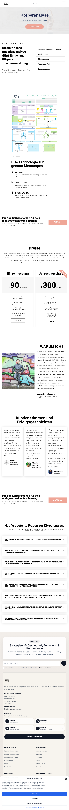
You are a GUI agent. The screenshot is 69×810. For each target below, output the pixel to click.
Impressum (41, 807)
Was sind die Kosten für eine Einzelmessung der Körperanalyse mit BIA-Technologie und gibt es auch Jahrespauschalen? (33, 596)
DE (33, 3)
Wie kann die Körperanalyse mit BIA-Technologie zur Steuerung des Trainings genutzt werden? (32, 619)
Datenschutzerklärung (31, 807)
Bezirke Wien (8, 767)
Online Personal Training (11, 757)
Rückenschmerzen (41, 751)
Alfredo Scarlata (14, 722)
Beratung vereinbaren (34, 737)
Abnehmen (39, 754)
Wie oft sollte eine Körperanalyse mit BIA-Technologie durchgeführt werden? (33, 574)
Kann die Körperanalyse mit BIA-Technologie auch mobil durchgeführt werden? (33, 607)
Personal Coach (40, 763)
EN (37, 3)
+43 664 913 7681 (10, 706)
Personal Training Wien (11, 751)
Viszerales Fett (44, 64)
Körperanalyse (8, 760)
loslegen (18, 320)
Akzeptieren (34, 794)
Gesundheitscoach (41, 767)
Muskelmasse (43, 54)
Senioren (38, 760)
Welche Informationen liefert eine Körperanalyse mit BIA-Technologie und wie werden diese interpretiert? (33, 562)
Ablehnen (34, 799)
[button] (66, 779)
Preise (6, 763)
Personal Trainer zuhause (11, 754)
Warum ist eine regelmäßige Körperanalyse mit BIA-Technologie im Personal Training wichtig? (32, 551)
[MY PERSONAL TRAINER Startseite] (6, 681)
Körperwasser (43, 59)
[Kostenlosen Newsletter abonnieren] (63, 663)
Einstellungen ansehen (34, 803)
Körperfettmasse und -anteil (49, 49)
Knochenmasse (44, 69)
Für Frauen (39, 757)
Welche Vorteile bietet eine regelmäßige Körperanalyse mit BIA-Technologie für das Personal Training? (31, 585)
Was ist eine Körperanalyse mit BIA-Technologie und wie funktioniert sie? (33, 540)
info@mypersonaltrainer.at (13, 709)
